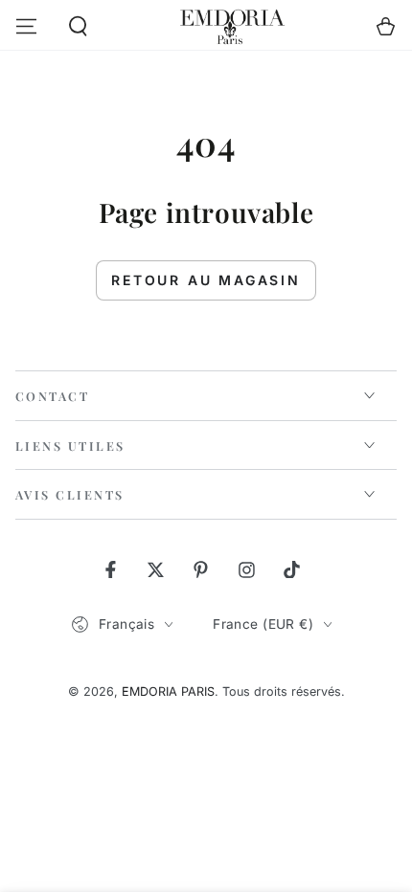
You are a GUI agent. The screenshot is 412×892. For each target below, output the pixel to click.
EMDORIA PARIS (168, 691)
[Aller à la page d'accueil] (232, 27)
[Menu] (26, 27)
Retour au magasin (206, 280)
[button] (79, 27)
